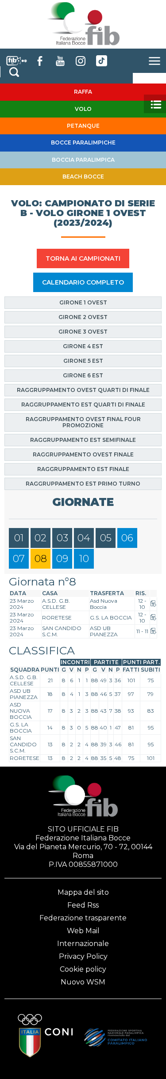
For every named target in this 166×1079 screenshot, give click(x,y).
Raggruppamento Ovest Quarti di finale (83, 390)
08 (41, 559)
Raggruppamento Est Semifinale (83, 440)
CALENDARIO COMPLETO (83, 282)
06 (127, 538)
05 (106, 538)
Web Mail (83, 931)
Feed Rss (83, 905)
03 (62, 538)
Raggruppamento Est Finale (83, 469)
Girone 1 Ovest (83, 302)
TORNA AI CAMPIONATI (83, 258)
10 (84, 559)
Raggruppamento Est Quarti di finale (83, 404)
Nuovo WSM (83, 982)
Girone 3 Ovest (83, 331)
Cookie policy (83, 969)
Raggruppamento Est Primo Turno (83, 483)
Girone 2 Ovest (83, 317)
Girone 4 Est (83, 346)
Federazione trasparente (83, 918)
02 (40, 538)
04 (83, 538)
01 (19, 538)
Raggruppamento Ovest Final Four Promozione (83, 422)
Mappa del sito (83, 892)
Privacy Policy (83, 956)
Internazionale (83, 943)
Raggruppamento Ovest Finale (83, 454)
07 (19, 559)
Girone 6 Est (83, 375)
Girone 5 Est (83, 360)
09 (62, 559)
